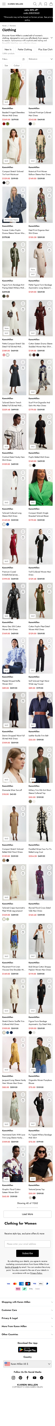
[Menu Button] (4, 4)
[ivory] (33, 124)
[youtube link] (33, 1348)
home (4, 25)
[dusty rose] (4, 349)
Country (26, 1327)
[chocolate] (33, 349)
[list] (26, 11)
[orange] (4, 124)
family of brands (12, 1237)
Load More (26, 1185)
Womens (13, 25)
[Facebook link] (26, 1348)
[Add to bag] (22, 80)
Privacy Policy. (36, 1243)
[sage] (7, 897)
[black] (4, 182)
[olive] (29, 783)
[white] (29, 349)
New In (8, 52)
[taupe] (7, 292)
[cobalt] (7, 514)
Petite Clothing (25, 52)
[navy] (29, 124)
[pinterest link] (19, 1348)
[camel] (4, 840)
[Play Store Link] (26, 1320)
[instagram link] (12, 1348)
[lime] (7, 124)
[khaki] (4, 292)
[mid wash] (11, 1007)
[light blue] (7, 1007)
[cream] (4, 1007)
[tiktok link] (40, 1348)
